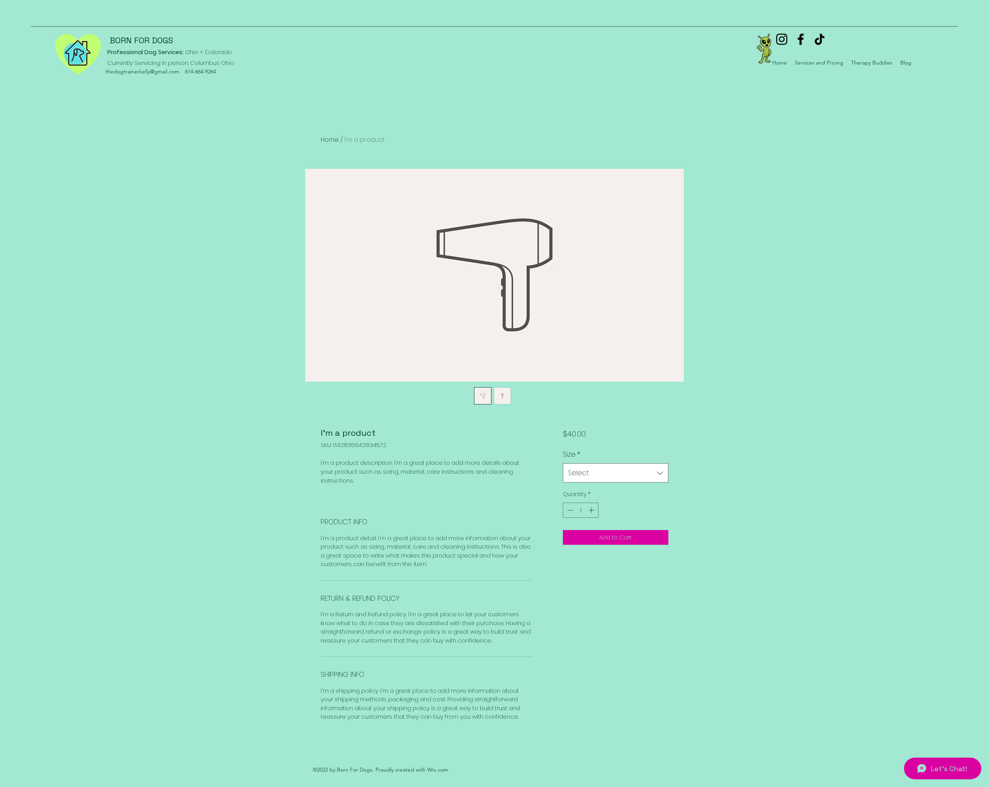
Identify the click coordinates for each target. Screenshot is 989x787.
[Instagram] (781, 39)
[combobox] (615, 473)
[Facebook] (800, 39)
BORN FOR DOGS (141, 40)
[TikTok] (819, 39)
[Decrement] (569, 510)
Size (571, 454)
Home (330, 139)
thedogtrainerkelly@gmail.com (142, 71)
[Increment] (592, 510)
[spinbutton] (580, 510)
